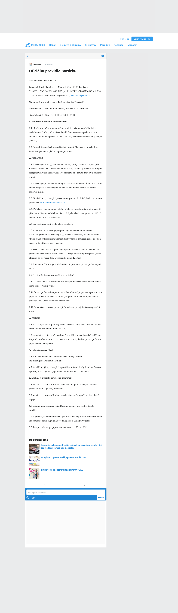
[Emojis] (27, 497)
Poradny (105, 44)
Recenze (119, 44)
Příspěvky (90, 44)
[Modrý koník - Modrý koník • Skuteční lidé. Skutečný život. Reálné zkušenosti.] (35, 46)
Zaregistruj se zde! (142, 39)
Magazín (132, 44)
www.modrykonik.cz (80, 95)
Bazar (52, 44)
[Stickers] (33, 497)
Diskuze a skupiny (70, 44)
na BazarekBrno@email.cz (52, 202)
